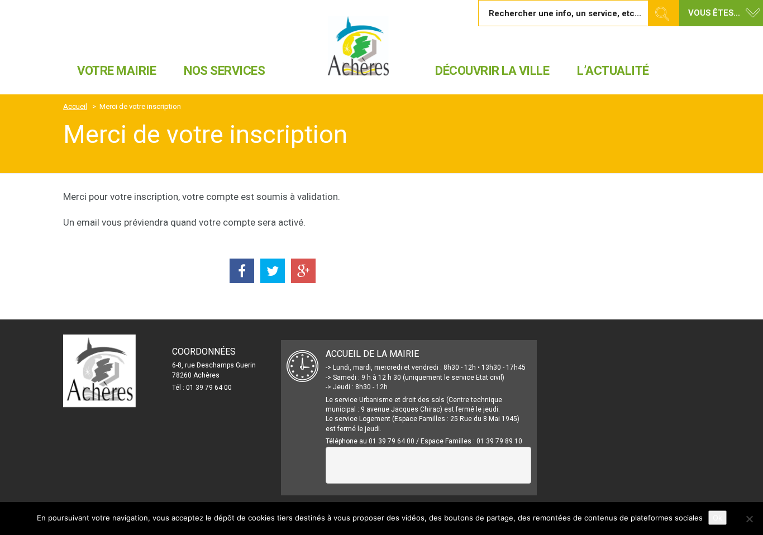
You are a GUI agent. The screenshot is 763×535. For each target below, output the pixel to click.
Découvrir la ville (492, 71)
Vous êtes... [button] (714, 13)
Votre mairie (116, 71)
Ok (717, 517)
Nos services (224, 71)
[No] (749, 518)
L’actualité (613, 71)
